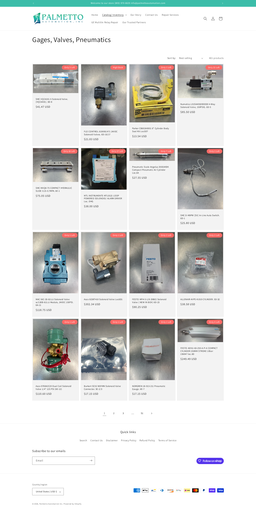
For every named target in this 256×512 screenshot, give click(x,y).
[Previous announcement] (33, 3)
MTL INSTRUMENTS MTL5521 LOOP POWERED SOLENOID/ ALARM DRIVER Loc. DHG (103, 198)
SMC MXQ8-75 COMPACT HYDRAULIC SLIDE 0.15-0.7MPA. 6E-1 (54, 189)
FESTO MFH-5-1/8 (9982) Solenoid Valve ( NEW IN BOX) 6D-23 (149, 301)
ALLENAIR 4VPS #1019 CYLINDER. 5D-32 (200, 299)
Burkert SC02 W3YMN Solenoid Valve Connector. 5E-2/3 (102, 388)
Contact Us (96, 440)
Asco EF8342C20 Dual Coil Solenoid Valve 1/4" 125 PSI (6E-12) (53, 388)
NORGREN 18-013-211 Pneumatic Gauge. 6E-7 (148, 388)
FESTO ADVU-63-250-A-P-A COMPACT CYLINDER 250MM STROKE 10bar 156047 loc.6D (199, 351)
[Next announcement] (222, 3)
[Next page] (151, 413)
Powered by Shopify (73, 504)
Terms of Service (167, 440)
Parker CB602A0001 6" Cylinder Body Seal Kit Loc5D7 (150, 130)
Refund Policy (147, 440)
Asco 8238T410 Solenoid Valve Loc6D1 (103, 299)
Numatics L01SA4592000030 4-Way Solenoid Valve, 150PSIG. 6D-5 (197, 106)
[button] (114, 14)
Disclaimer (112, 440)
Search (83, 440)
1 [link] (104, 413)
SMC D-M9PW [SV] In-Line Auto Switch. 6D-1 (200, 217)
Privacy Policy (128, 440)
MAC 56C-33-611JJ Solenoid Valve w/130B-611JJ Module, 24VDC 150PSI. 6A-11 (54, 302)
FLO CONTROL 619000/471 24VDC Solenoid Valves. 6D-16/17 (101, 133)
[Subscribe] (91, 460)
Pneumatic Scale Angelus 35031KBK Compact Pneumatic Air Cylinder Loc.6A (150, 170)
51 (142, 413)
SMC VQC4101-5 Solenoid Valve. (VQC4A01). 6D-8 (52, 101)
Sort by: (171, 58)
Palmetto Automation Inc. (51, 504)
